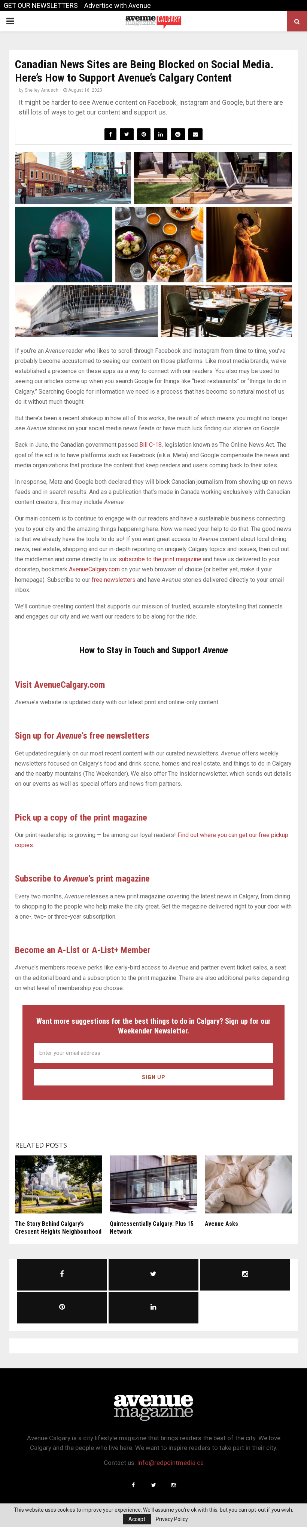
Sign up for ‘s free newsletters (82, 735)
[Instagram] (173, 1485)
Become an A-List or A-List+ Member (83, 950)
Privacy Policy (172, 1519)
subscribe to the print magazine (160, 559)
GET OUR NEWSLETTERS (41, 5)
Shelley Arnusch (41, 90)
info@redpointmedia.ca (170, 1462)
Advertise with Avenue (117, 5)
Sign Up (153, 1077)
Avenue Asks (221, 1223)
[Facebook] (133, 1485)
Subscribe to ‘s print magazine (82, 878)
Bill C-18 (150, 444)
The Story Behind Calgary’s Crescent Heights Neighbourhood (58, 1227)
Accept (136, 1519)
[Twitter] (153, 1485)
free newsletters (114, 579)
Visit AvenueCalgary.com (60, 684)
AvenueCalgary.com (94, 569)
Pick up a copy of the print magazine (81, 817)
